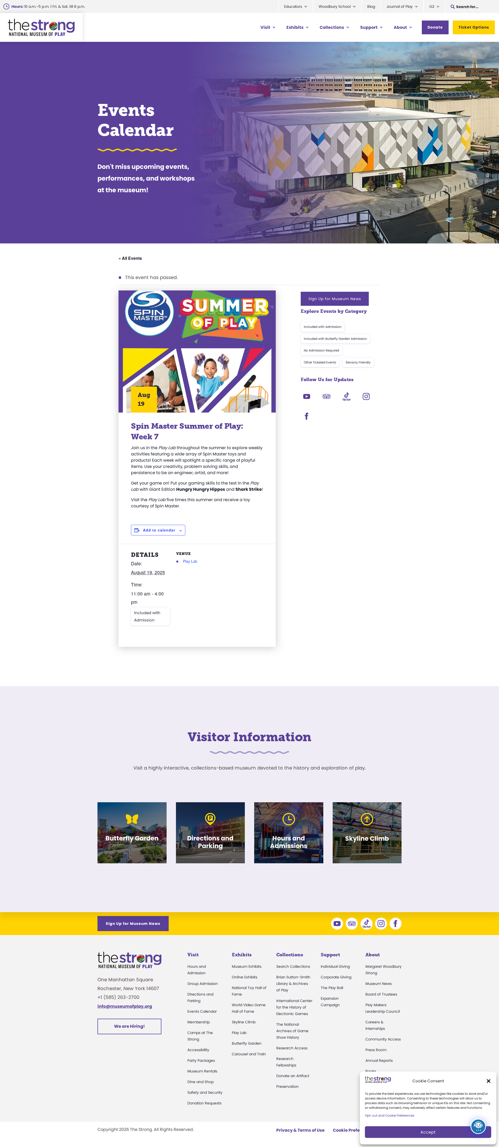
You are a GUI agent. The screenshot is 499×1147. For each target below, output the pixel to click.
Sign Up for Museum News (334, 298)
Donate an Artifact (292, 1075)
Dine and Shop (200, 1081)
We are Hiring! (129, 1026)
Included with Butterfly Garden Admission (335, 338)
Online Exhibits (244, 977)
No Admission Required (321, 350)
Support (369, 27)
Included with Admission (147, 616)
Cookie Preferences (354, 1130)
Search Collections (293, 966)
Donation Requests (204, 1103)
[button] (488, 1081)
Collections (332, 27)
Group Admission (202, 983)
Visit (265, 27)
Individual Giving (335, 966)
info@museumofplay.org (124, 1006)
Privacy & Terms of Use (300, 1130)
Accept (428, 1132)
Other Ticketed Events (320, 362)
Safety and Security (204, 1092)
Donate (435, 27)
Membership (198, 1022)
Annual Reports (379, 1060)
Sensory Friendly (358, 362)
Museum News (378, 983)
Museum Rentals (202, 1071)
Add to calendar (159, 530)
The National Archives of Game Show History (292, 1031)
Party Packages (201, 1060)
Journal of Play (399, 6)
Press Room (375, 1049)
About (400, 27)
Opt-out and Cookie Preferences (389, 1115)
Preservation (287, 1086)
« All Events (130, 258)
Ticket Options (473, 27)
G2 (431, 6)
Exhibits (295, 27)
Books (370, 1071)
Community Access (383, 1039)
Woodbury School (335, 6)
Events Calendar (202, 1011)
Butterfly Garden (246, 1043)
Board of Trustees (381, 994)
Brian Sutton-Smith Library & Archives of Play (293, 983)
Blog (371, 6)
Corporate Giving (336, 977)
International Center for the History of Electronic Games (294, 1007)
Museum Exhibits (246, 966)
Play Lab (190, 561)
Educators (293, 6)
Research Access (291, 1048)
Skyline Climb (243, 1022)
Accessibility (198, 1049)
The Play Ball (332, 987)
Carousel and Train (249, 1054)
